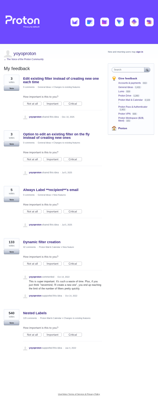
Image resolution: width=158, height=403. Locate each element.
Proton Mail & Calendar (49, 247)
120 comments (30, 318)
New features (59, 195)
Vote (11, 88)
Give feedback (127, 78)
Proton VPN (124, 113)
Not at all (34, 104)
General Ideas (44, 87)
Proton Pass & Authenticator (132, 107)
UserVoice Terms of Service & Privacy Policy (79, 394)
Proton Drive (125, 95)
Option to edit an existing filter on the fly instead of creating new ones (56, 136)
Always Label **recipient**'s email (50, 190)
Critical (75, 104)
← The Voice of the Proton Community (24, 59)
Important (54, 104)
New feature (68, 247)
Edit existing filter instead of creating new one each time (61, 80)
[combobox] (129, 69)
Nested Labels (35, 313)
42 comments (29, 247)
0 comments (29, 87)
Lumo (121, 91)
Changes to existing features (66, 87)
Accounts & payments (129, 83)
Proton (122, 128)
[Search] (147, 69)
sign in (139, 52)
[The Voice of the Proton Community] (79, 22)
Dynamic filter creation (42, 242)
